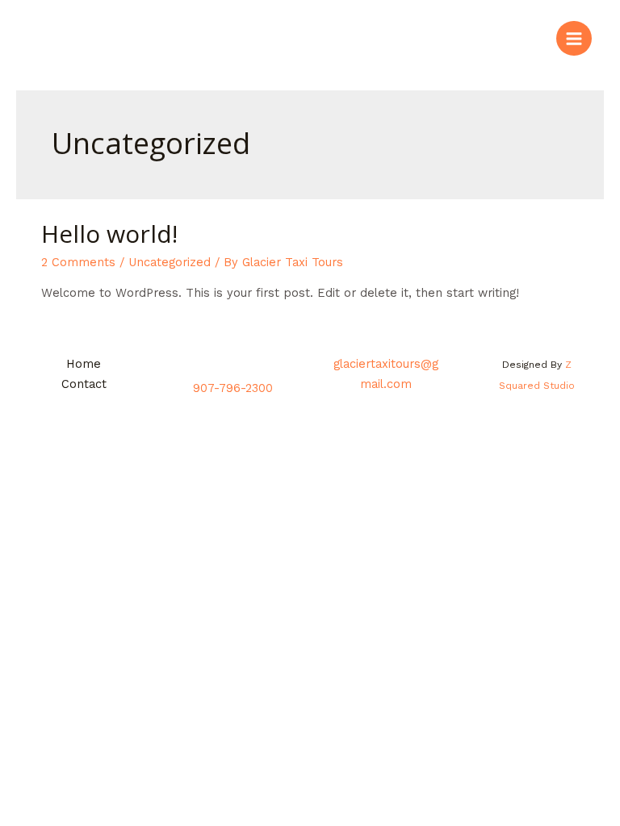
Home (83, 364)
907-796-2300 (235, 388)
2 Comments (78, 262)
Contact (84, 384)
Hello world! (109, 233)
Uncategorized (169, 262)
